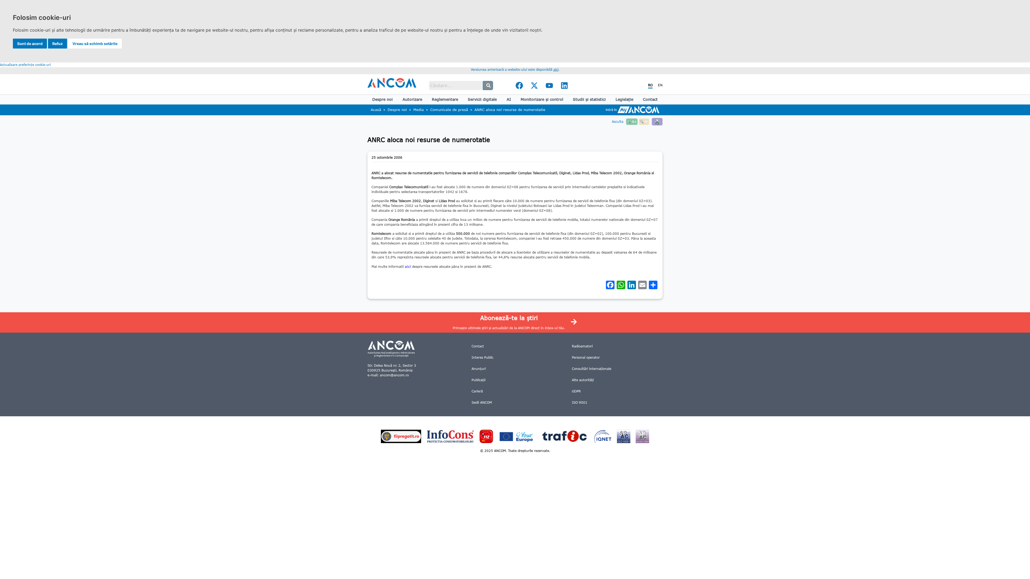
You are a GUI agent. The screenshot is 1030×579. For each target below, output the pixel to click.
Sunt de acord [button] (30, 43)
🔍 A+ (632, 122)
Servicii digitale (482, 99)
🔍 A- (644, 122)
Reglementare (445, 99)
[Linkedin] (564, 85)
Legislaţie (624, 99)
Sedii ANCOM (482, 402)
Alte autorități (583, 380)
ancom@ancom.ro (394, 375)
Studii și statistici (589, 99)
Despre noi (382, 99)
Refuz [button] (57, 43)
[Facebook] (519, 85)
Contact (650, 99)
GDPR (576, 391)
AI (509, 99)
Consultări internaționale (591, 369)
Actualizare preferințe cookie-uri (25, 65)
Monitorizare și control (542, 99)
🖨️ (657, 121)
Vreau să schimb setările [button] (94, 43)
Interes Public (482, 357)
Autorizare (412, 99)
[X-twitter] (534, 85)
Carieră (477, 391)
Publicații (478, 380)
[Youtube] (549, 85)
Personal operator (586, 357)
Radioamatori (582, 346)
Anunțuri (479, 369)
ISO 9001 (579, 402)
